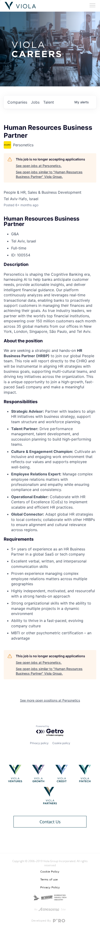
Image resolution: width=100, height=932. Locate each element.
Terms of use (49, 879)
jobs (35, 102)
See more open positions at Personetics (50, 700)
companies (17, 102)
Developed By (41, 920)
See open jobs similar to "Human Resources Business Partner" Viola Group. (49, 174)
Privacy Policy (50, 887)
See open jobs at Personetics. (39, 166)
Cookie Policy (49, 871)
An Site (50, 909)
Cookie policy (61, 743)
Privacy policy (39, 743)
